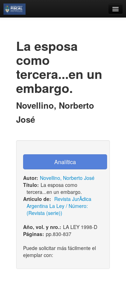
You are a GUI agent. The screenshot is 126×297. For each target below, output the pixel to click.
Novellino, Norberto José (67, 177)
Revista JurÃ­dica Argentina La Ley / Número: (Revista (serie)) (59, 205)
